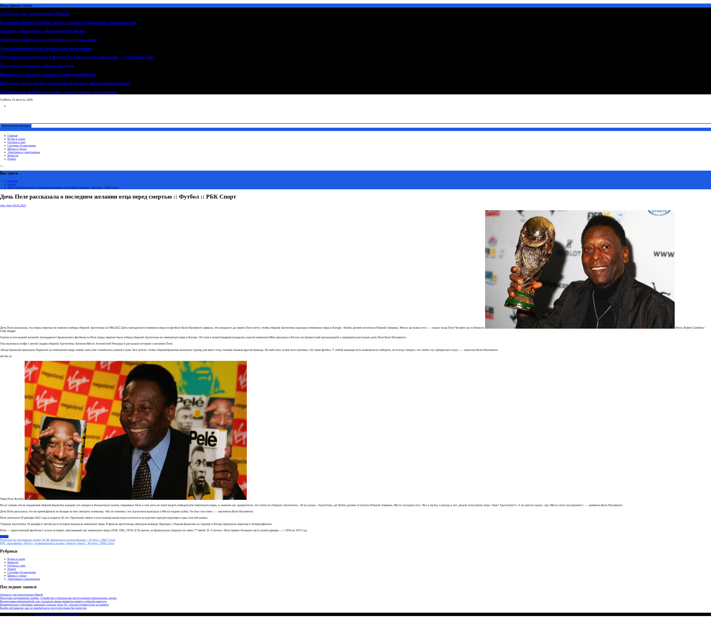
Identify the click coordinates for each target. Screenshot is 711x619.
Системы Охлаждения (21, 145)
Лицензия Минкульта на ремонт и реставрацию (48, 39)
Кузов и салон (16, 138)
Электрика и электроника (23, 152)
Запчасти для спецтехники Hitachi (35, 13)
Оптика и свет (16, 142)
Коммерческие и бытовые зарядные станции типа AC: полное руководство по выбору (54, 604)
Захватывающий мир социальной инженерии (46, 48)
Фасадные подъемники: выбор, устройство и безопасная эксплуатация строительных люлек (58, 598)
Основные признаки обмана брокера (37, 65)
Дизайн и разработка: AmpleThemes (57, 614)
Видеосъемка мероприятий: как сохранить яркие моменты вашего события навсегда (53, 601)
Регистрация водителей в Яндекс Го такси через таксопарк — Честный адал (77, 57)
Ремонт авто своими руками (18, 112)
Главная (12, 135)
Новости (12, 155)
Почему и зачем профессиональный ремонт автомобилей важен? (65, 83)
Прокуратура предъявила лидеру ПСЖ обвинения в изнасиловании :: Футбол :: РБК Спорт (58, 539)
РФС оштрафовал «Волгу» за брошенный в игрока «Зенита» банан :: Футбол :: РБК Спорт (57, 543)
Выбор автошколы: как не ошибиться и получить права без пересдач (43, 608)
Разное (11, 158)
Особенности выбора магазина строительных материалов (58, 91)
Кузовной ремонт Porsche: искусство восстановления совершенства (68, 22)
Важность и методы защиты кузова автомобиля (48, 74)
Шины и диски (16, 148)
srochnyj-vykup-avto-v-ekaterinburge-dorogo (43, 30)
